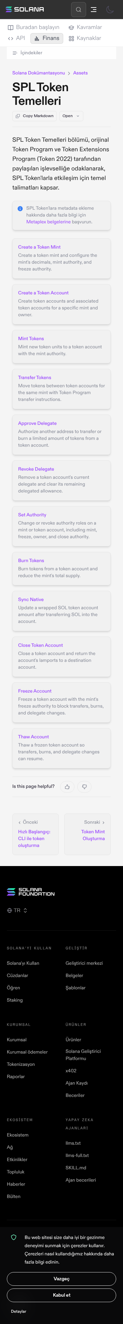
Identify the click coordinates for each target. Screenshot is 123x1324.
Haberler (16, 1184)
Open (68, 116)
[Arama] (78, 9)
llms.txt (73, 1143)
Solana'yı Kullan (23, 963)
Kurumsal (17, 1040)
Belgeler (74, 976)
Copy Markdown (38, 116)
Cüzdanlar (17, 976)
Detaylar (18, 1311)
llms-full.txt (77, 1156)
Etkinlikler (17, 1160)
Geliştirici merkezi (84, 963)
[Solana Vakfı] (61, 892)
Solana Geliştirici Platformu (83, 1055)
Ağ (10, 1148)
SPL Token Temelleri (40, 94)
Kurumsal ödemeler (27, 1052)
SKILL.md (76, 1168)
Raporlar (16, 1077)
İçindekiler (31, 53)
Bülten (13, 1197)
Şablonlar (75, 988)
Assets (80, 73)
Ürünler (73, 1040)
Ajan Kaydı (77, 1083)
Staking (15, 1000)
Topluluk (15, 1172)
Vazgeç (62, 1279)
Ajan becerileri (81, 1180)
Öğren (13, 988)
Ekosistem (17, 1135)
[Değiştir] (110, 9)
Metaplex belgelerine (48, 222)
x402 (71, 1071)
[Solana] (24, 9)
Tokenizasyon (21, 1065)
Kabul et (61, 1295)
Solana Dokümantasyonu (38, 73)
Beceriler (75, 1096)
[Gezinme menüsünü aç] (93, 9)
